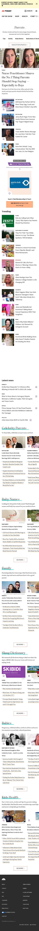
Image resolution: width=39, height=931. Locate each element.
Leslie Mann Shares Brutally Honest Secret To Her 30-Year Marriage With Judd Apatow (11, 455)
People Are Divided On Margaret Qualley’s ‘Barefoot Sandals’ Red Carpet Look (13, 464)
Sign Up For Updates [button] (19, 45)
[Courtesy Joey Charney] (13, 816)
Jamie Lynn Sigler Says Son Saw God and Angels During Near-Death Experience (14, 859)
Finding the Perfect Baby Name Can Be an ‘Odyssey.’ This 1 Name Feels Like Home (14, 780)
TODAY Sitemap (26, 896)
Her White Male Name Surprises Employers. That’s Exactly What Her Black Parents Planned (14, 548)
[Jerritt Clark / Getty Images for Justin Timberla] (13, 587)
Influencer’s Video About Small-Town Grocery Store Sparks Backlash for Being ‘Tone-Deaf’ (14, 850)
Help (3, 892)
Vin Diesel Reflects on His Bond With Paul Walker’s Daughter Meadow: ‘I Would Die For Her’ (14, 482)
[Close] (37, 4)
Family (10, 39)
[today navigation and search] (36, 11)
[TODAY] (13, 672)
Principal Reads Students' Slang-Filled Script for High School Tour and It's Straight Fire (13, 701)
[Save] (4, 110)
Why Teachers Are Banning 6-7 (12, 689)
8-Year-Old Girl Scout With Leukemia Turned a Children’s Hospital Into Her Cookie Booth (14, 841)
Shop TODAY (25, 908)
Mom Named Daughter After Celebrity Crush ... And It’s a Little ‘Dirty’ (12, 753)
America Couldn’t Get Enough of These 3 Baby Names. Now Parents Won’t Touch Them (13, 761)
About (3, 884)
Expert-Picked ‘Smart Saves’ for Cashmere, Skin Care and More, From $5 (17, 3)
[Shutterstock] (13, 516)
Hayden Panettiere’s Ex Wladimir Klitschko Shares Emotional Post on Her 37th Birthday (14, 473)
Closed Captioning (27, 892)
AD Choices (4, 904)
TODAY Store (26, 904)
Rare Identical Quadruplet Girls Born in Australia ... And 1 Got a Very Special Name (14, 771)
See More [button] (20, 560)
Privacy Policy (5, 908)
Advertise (25, 900)
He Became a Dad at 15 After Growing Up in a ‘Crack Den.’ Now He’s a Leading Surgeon (13, 609)
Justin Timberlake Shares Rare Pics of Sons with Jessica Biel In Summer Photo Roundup (12, 600)
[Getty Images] (13, 739)
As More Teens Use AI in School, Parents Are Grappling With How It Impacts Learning (13, 618)
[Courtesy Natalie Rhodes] (19, 58)
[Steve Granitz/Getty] (13, 442)
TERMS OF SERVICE (26, 884)
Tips (4, 39)
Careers (24, 888)
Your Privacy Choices (10, 912)
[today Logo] (3, 879)
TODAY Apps (4, 900)
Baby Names (19, 39)
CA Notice (4, 916)
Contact (4, 888)
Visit (3, 896)
